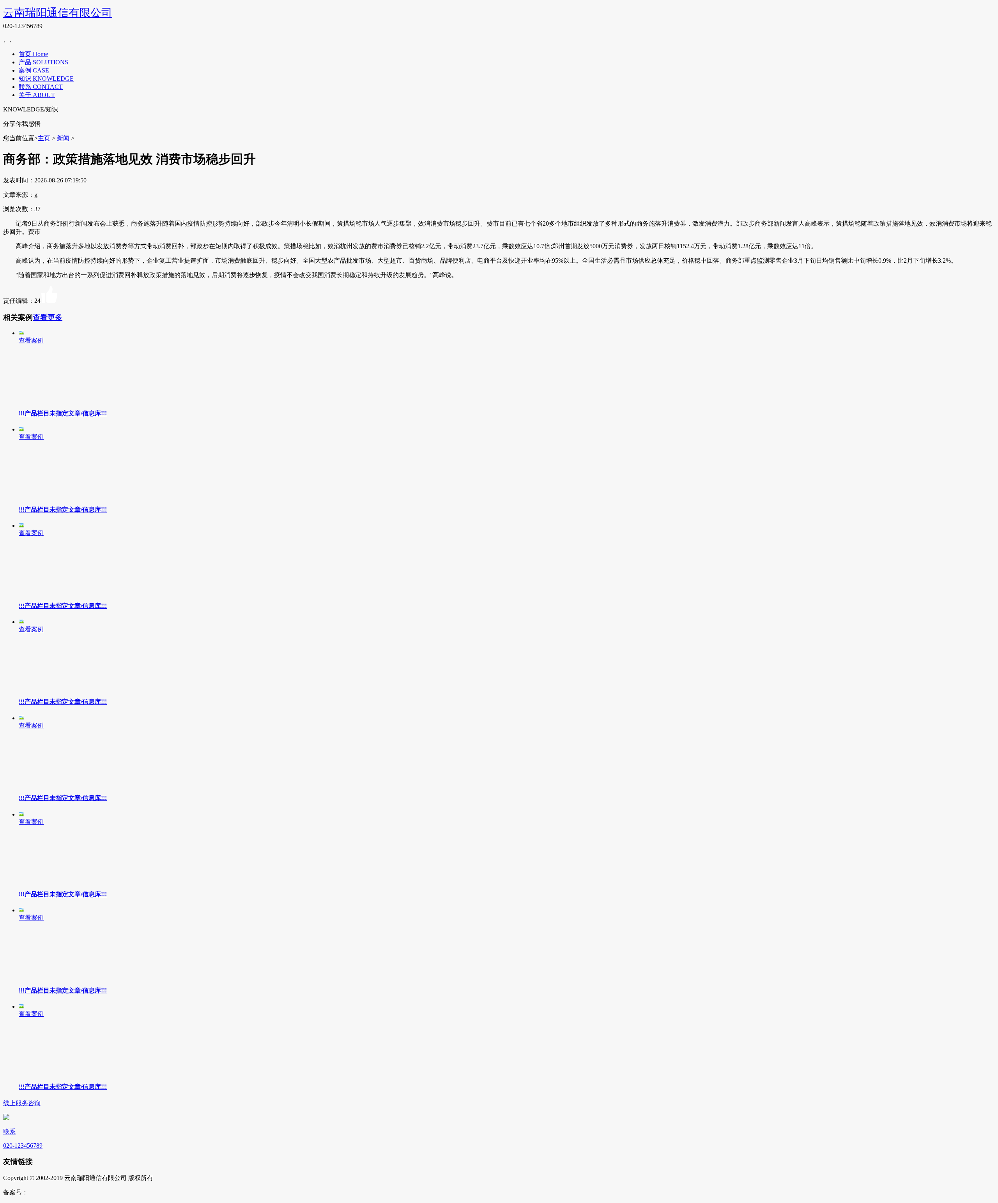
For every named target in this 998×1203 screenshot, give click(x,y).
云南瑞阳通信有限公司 (57, 13)
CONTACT (48, 86)
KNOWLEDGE (53, 78)
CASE (41, 70)
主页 (44, 138)
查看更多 (47, 317)
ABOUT (44, 95)
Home (40, 54)
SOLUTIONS (50, 62)
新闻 (63, 138)
